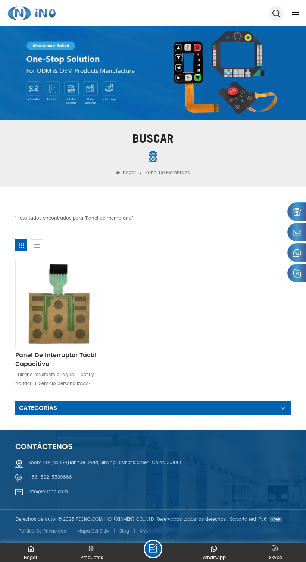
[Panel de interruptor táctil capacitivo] (59, 303)
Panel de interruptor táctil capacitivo (56, 360)
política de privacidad (43, 531)
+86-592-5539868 (50, 477)
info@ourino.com (48, 491)
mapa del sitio (93, 531)
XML (144, 531)
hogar (129, 172)
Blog (124, 531)
